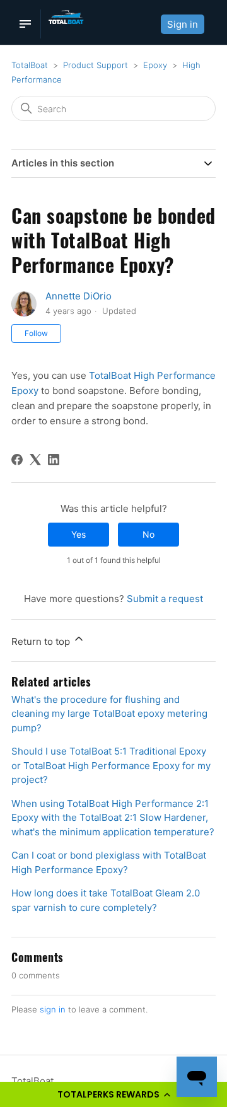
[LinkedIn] (53, 459)
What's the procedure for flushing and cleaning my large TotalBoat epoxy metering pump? (109, 713)
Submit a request (165, 599)
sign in (53, 1009)
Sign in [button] (182, 24)
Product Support (95, 65)
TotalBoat (29, 65)
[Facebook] (17, 459)
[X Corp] (35, 459)
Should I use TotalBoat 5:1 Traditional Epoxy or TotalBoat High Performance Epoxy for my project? (111, 765)
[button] (113, 1094)
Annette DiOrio (78, 296)
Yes (78, 534)
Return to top (42, 641)
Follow (36, 333)
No (148, 534)
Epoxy (155, 65)
